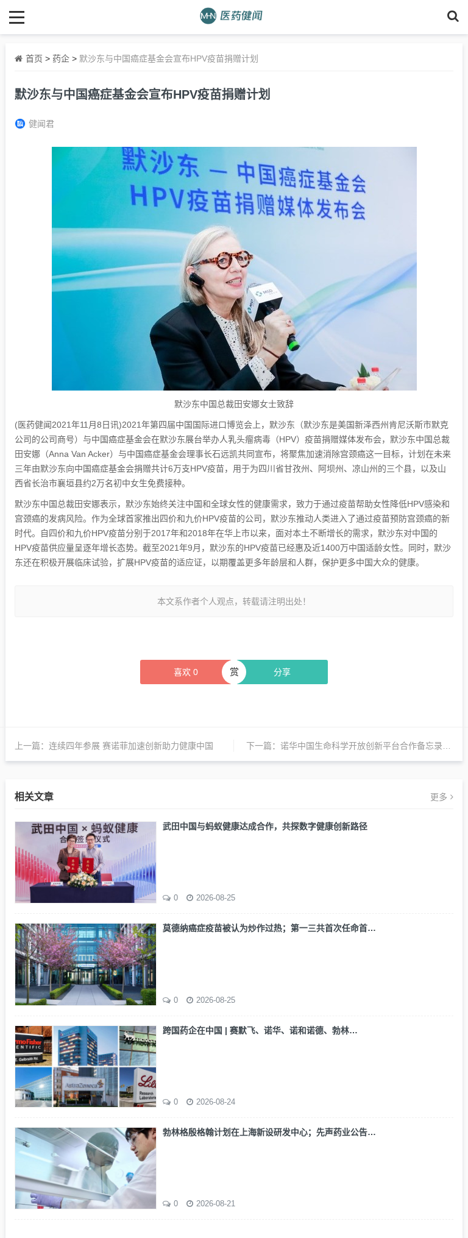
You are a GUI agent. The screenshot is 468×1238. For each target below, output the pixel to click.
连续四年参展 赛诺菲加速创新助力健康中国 (131, 746)
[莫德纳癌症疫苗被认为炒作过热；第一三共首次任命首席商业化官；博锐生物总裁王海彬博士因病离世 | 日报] (86, 963)
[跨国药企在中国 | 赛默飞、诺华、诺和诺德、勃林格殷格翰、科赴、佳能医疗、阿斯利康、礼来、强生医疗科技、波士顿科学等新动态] (86, 1065)
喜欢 (186, 672)
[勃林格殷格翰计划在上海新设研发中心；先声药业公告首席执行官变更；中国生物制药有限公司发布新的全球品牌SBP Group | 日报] (86, 1167)
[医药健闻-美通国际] (234, 16)
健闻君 (41, 124)
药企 (60, 58)
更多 (438, 797)
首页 (34, 58)
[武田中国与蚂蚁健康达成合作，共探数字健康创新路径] (86, 861)
